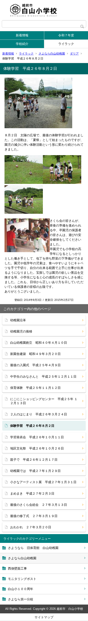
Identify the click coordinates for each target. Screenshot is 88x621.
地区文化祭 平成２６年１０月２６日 (37, 448)
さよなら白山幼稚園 (52, 53)
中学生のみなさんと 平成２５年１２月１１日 (43, 376)
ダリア (74, 53)
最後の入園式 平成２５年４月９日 (35, 365)
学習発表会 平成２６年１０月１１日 (37, 437)
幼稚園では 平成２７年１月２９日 (35, 471)
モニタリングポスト (22, 579)
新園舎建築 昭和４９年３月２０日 (35, 354)
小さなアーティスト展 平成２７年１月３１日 (43, 482)
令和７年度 (66, 35)
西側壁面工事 (17, 568)
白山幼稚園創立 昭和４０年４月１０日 (38, 342)
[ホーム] (44, 10)
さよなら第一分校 (20, 599)
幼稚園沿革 (18, 320)
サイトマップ (44, 617)
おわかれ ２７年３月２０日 (30, 527)
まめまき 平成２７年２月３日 (32, 493)
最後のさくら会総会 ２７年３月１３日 (38, 504)
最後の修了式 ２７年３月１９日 (34, 516)
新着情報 (22, 35)
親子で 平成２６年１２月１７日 (34, 459)
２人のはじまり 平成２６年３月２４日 (38, 414)
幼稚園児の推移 (21, 331)
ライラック (66, 44)
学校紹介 (22, 44)
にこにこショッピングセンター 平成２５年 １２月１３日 (43, 401)
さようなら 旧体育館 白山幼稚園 (33, 548)
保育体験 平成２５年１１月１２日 (35, 388)
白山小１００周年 (20, 589)
